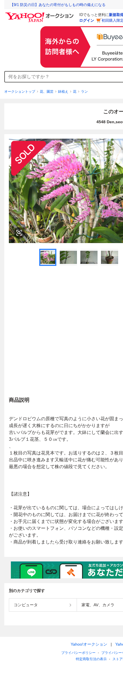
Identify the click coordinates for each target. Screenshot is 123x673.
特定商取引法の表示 (91, 659)
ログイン (86, 20)
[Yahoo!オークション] (40, 14)
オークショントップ (19, 92)
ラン (84, 92)
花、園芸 (46, 92)
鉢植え (63, 92)
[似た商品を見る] (19, 233)
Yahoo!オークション (89, 644)
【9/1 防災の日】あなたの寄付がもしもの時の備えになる (58, 5)
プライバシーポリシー (78, 653)
